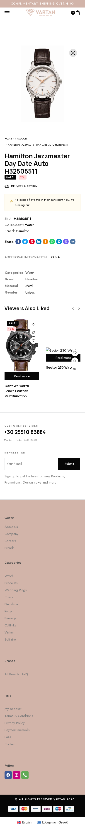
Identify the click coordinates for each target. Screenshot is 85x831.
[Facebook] (8, 775)
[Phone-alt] (25, 775)
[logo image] (40, 12)
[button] (73, 308)
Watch (29, 224)
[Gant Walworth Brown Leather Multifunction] (22, 345)
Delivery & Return (24, 186)
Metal (29, 285)
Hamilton (22, 230)
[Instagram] (16, 775)
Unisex (29, 292)
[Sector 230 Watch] (63, 350)
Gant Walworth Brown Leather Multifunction (17, 391)
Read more (21, 376)
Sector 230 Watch (60, 367)
